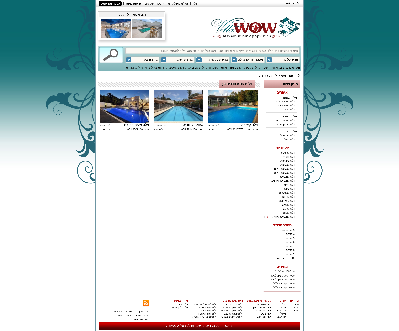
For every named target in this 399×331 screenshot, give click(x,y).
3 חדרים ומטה (287, 230)
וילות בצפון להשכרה (232, 307)
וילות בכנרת (289, 109)
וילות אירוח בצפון (234, 304)
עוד (266, 216)
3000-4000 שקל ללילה (282, 275)
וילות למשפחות (217, 67)
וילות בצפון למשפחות (232, 310)
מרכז (296, 307)
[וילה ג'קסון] (147, 37)
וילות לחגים (289, 208)
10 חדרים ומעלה (286, 258)
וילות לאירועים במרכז (232, 316)
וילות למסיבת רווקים (284, 168)
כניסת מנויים (141, 315)
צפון (297, 304)
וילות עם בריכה (196, 67)
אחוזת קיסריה (193, 125)
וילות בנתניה (214, 125)
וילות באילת (156, 67)
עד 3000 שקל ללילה (284, 271)
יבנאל (283, 307)
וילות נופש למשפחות (206, 313)
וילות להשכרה (269, 67)
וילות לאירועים (264, 316)
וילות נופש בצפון (208, 310)
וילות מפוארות (287, 160)
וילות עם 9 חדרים (268, 75)
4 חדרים (290, 234)
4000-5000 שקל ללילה (282, 279)
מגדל (283, 313)
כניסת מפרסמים (110, 3)
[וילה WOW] (254, 25)
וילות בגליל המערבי (285, 101)
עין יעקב (281, 316)
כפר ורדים (281, 310)
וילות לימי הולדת (136, 67)
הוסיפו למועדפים (154, 3)
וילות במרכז (289, 116)
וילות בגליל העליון (286, 105)
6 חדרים (290, 242)
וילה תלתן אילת (180, 307)
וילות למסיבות (175, 67)
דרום (296, 310)
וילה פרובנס (182, 304)
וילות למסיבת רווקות (284, 172)
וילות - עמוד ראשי (291, 75)
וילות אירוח (289, 184)
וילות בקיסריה (160, 125)
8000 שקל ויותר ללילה (283, 287)
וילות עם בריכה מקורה (283, 216)
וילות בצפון (236, 67)
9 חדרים (290, 254)
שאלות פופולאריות (178, 3)
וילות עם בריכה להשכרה (204, 316)
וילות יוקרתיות (288, 156)
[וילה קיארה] (233, 106)
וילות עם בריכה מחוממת (282, 180)
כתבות (144, 311)
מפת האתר (131, 311)
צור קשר (117, 311)
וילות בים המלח (287, 135)
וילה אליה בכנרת (136, 125)
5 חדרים (290, 238)
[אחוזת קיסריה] (178, 106)
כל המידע (213, 129)
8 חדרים (290, 250)
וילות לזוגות (289, 212)
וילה (194, 3)
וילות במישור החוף (285, 120)
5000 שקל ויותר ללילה (283, 283)
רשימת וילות (124, 315)
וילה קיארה (249, 125)
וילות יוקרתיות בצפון (233, 313)
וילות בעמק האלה (285, 124)
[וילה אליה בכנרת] (124, 106)
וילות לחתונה (288, 196)
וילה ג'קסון (124, 14)
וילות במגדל (106, 125)
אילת (283, 304)
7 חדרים (290, 246)
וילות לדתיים (288, 204)
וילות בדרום (289, 131)
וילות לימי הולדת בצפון (205, 304)
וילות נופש (252, 67)
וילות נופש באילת (208, 307)
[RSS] (146, 305)
